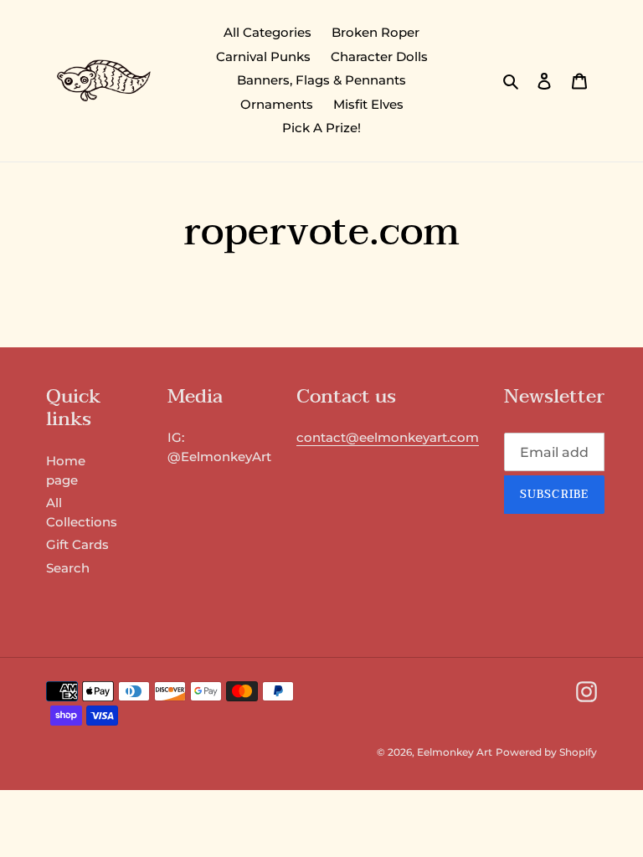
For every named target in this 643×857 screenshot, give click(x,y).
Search (68, 568)
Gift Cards (77, 544)
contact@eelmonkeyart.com (387, 437)
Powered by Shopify (546, 752)
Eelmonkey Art (454, 752)
